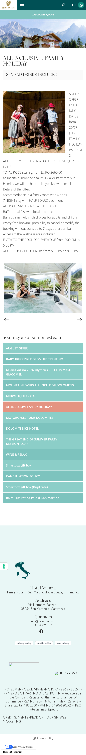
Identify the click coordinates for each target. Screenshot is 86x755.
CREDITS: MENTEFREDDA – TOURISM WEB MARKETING (35, 720)
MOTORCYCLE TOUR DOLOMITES (29, 418)
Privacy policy (24, 643)
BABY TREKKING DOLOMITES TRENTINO (34, 359)
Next (79, 319)
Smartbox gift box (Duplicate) (27, 487)
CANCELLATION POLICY (23, 476)
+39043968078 (64, 5)
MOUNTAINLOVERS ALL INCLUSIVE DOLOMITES (40, 385)
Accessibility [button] (45, 738)
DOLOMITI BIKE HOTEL (22, 428)
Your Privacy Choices (23, 747)
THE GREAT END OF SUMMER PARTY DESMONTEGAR (31, 441)
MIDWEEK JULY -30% (20, 396)
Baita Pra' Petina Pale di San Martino (32, 498)
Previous (6, 319)
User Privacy (63, 643)
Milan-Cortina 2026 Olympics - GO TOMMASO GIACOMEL (38, 372)
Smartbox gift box (18, 465)
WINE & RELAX (16, 454)
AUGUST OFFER (17, 348)
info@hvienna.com (74, 5)
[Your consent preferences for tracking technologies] (4, 566)
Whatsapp (81, 5)
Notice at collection (12, 752)
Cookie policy (44, 643)
